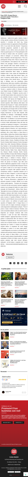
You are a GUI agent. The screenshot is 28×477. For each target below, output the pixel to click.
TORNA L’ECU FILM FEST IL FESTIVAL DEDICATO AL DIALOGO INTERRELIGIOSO (18, 361)
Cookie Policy (17, 471)
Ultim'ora (6, 11)
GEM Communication (16, 475)
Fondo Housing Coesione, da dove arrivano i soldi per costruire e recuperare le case (7, 301)
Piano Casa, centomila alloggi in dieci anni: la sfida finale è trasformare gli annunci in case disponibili (7, 283)
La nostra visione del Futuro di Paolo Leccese (11, 444)
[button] (10, 263)
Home (3, 11)
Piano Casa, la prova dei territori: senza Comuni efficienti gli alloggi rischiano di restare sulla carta (21, 283)
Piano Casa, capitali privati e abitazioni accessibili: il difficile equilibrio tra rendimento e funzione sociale (21, 302)
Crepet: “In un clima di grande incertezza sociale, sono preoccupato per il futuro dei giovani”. (18, 333)
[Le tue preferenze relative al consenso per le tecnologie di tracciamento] (25, 474)
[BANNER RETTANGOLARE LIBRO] (14, 35)
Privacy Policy (10, 471)
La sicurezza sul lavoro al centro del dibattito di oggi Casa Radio (17, 351)
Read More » (3, 287)
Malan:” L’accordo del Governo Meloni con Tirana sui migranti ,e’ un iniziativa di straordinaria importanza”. (18, 342)
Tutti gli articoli (10, 257)
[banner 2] (14, 325)
